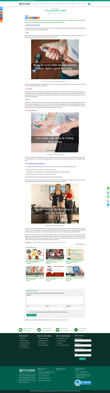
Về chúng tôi (22, 338)
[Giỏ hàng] (89, 4)
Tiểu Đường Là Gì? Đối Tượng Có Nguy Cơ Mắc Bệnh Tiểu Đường (35, 279)
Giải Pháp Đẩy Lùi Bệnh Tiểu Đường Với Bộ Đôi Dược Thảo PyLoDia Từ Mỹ (47, 242)
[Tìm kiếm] (86, 4)
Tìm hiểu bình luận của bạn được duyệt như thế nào (58, 320)
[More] (38, 18)
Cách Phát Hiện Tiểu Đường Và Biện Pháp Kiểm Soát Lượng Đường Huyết (35, 261)
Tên (28, 306)
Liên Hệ (83, 3)
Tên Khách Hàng (78, 338)
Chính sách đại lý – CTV (62, 338)
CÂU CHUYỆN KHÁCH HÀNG (59, 3)
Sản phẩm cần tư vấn (79, 348)
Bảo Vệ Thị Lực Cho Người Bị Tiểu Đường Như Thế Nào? (75, 279)
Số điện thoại (77, 343)
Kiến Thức (68, 3)
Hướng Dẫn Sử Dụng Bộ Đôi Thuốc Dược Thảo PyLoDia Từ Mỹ (54, 279)
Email (47, 306)
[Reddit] (31, 18)
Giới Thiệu (45, 3)
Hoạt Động (51, 3)
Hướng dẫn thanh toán (43, 340)
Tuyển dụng (59, 343)
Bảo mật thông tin (42, 343)
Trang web (68, 306)
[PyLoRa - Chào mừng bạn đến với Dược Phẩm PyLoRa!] (24, 3)
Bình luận (29, 295)
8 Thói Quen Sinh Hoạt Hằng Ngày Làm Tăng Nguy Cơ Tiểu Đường (74, 261)
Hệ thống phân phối (24, 345)
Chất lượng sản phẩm (25, 343)
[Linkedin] (34, 18)
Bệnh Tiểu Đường (55, 8)
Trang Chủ (34, 3)
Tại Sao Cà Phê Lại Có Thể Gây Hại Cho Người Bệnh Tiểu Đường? (54, 261)
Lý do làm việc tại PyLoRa (63, 345)
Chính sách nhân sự (24, 340)
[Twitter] (29, 18)
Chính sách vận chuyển (44, 345)
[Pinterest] (36, 18)
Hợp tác (79, 3)
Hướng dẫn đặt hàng (43, 338)
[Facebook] (26, 18)
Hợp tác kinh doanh (61, 340)
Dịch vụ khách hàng (24, 347)
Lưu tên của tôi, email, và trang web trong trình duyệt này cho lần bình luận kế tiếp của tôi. (48, 312)
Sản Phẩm (40, 3)
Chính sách (74, 3)
